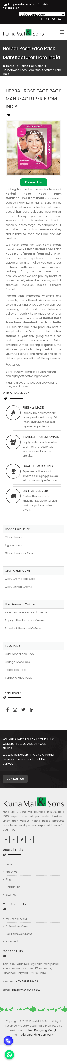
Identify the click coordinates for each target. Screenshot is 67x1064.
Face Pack (12, 941)
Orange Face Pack (17, 662)
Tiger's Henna (14, 545)
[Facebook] (41, 19)
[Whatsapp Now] (9, 1054)
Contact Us (13, 887)
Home (10, 66)
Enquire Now (33, 182)
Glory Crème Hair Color (20, 579)
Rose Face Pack (15, 670)
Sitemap (11, 894)
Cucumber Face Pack (19, 654)
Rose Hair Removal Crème (23, 628)
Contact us (15, 779)
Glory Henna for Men (19, 553)
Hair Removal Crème (19, 934)
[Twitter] (53, 19)
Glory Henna (13, 537)
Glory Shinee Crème (18, 587)
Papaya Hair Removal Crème (25, 620)
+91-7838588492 (27, 981)
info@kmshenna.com (22, 4)
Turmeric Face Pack (18, 677)
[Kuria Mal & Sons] (23, 32)
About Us (11, 872)
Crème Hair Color (17, 926)
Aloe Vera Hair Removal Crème (26, 612)
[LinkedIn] (59, 19)
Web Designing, (37, 1030)
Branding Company (41, 1034)
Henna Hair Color (31, 66)
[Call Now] (8, 1040)
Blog (8, 879)
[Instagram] (47, 19)
